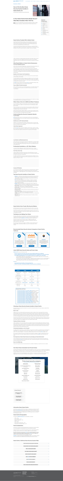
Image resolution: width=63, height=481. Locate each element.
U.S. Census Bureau (19, 410)
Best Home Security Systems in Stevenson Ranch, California (25, 301)
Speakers (34, 1)
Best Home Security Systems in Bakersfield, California (25, 298)
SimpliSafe (14, 435)
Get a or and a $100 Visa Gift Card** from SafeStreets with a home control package (32, 254)
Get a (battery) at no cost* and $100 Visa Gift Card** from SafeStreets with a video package (30, 255)
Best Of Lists (47, 1)
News (44, 1)
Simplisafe (16, 183)
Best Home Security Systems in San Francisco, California (25, 292)
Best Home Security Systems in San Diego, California (25, 293)
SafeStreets (16, 176)
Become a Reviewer (32, 476)
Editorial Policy (24, 473)
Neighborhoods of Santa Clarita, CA (18, 393)
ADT (15, 82)
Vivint (27, 82)
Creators (41, 1)
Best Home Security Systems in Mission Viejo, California (25, 297)
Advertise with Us (24, 471)
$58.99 (33, 282)
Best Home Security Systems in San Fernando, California (25, 300)
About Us (27, 476)
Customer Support (24, 472)
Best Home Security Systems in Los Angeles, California (25, 290)
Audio (31, 1)
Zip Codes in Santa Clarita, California (18, 400)
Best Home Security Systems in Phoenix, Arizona (24, 291)
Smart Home (37, 1)
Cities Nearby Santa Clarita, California (18, 396)
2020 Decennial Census (21, 416)
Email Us (35, 476)
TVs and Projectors (27, 1)
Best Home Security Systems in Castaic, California (24, 302)
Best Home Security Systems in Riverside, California (24, 295)
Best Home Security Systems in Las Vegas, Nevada (24, 294)
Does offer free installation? (31, 459)
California (19, 3)
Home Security (15, 3)
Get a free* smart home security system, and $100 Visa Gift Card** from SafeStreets (29, 253)
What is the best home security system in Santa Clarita (31, 443)
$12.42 (38, 282)
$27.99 (30, 282)
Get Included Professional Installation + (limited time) (24, 263)
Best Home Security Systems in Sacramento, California (25, 296)
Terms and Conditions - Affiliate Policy (34, 472)
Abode (38, 270)
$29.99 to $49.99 (24, 282)
